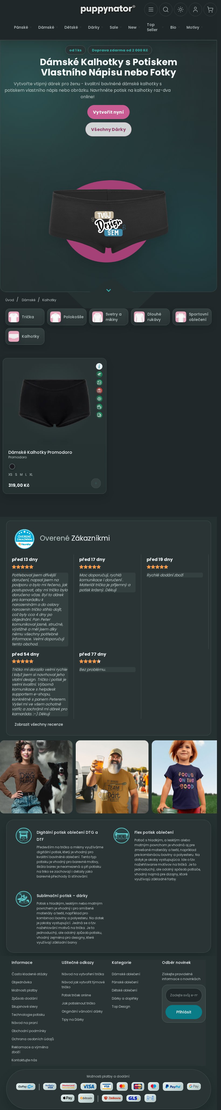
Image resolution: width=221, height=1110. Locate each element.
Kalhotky (49, 300)
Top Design (121, 1006)
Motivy (193, 27)
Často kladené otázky (29, 974)
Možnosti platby (24, 990)
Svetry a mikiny (114, 316)
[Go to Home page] (108, 9)
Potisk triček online (76, 995)
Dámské (46, 27)
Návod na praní (25, 1022)
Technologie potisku (28, 1014)
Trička (28, 317)
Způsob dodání (24, 998)
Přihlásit (183, 1012)
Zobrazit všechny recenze (39, 724)
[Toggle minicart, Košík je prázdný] (210, 9)
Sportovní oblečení (198, 316)
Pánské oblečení (125, 982)
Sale (114, 27)
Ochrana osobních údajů (33, 1039)
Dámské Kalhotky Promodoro (40, 452)
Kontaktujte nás (24, 1060)
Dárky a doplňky (125, 998)
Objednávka (22, 982)
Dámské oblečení (126, 974)
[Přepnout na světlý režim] (180, 9)
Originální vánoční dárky (82, 1011)
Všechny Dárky (108, 129)
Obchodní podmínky (29, 1031)
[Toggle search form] (165, 9)
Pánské (21, 27)
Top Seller (152, 27)
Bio (173, 27)
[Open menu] (151, 9)
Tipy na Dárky (73, 1019)
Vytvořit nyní (108, 112)
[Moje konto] (195, 9)
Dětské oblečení (124, 990)
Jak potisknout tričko (78, 1003)
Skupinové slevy (25, 1006)
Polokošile (74, 317)
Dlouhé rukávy (154, 316)
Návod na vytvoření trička (83, 974)
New (132, 27)
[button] (99, 366)
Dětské (71, 27)
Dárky (93, 27)
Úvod (9, 300)
